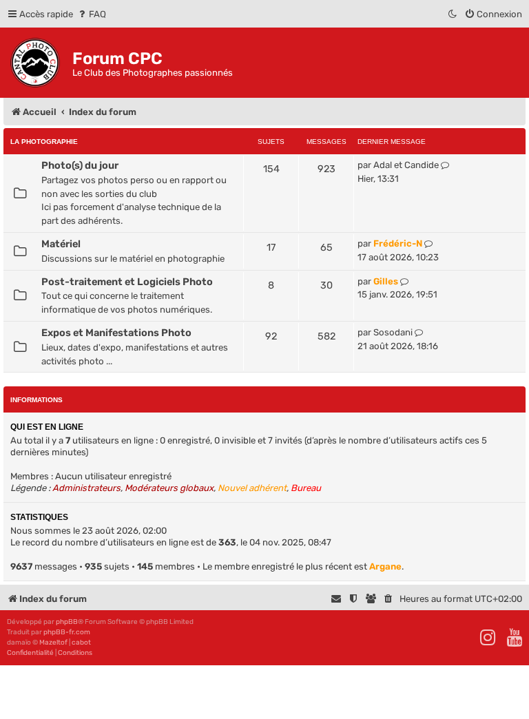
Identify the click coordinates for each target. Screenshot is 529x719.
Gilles (385, 281)
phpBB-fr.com (66, 632)
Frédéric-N (397, 243)
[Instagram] (489, 637)
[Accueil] (37, 62)
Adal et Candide (406, 165)
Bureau (306, 488)
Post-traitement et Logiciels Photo (127, 281)
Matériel (61, 244)
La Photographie (44, 141)
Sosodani (393, 332)
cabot (81, 642)
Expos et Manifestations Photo (116, 332)
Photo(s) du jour (79, 165)
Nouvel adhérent (252, 488)
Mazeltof (53, 642)
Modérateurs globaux (169, 488)
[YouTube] (516, 637)
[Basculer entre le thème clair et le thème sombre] (453, 14)
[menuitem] (91, 14)
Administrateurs (86, 488)
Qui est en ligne (46, 427)
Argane (385, 566)
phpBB (67, 622)
